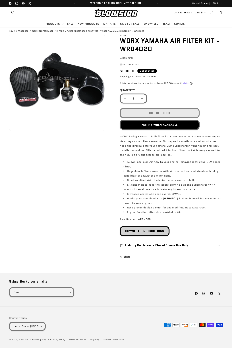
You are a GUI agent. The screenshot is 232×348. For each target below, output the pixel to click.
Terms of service (77, 339)
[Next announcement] (157, 3)
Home (11, 31)
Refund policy (39, 339)
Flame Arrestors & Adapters (83, 31)
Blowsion (23, 339)
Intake (60, 31)
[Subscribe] (69, 292)
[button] (13, 12)
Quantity (127, 90)
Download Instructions (144, 231)
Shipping (125, 76)
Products (23, 31)
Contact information (113, 339)
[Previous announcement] (74, 3)
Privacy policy (57, 339)
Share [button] (127, 256)
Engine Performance (43, 31)
